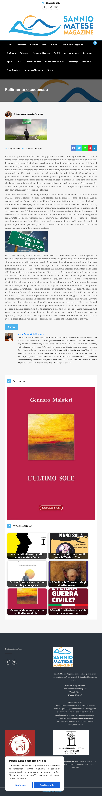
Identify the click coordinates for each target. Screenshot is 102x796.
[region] (34, 773)
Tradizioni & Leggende (72, 44)
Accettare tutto (47, 785)
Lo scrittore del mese (54, 61)
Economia (86, 61)
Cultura (53, 44)
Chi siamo (21, 44)
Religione (87, 53)
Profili (57, 53)
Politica (34, 44)
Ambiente (11, 53)
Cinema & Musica (33, 61)
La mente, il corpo (41, 53)
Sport (9, 61)
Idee (44, 44)
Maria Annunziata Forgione (29, 114)
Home (9, 44)
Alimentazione (71, 53)
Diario (50, 70)
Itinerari (24, 53)
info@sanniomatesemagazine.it (77, 643)
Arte (18, 61)
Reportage (73, 61)
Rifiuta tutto (21, 785)
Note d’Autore (13, 70)
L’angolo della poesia (33, 70)
